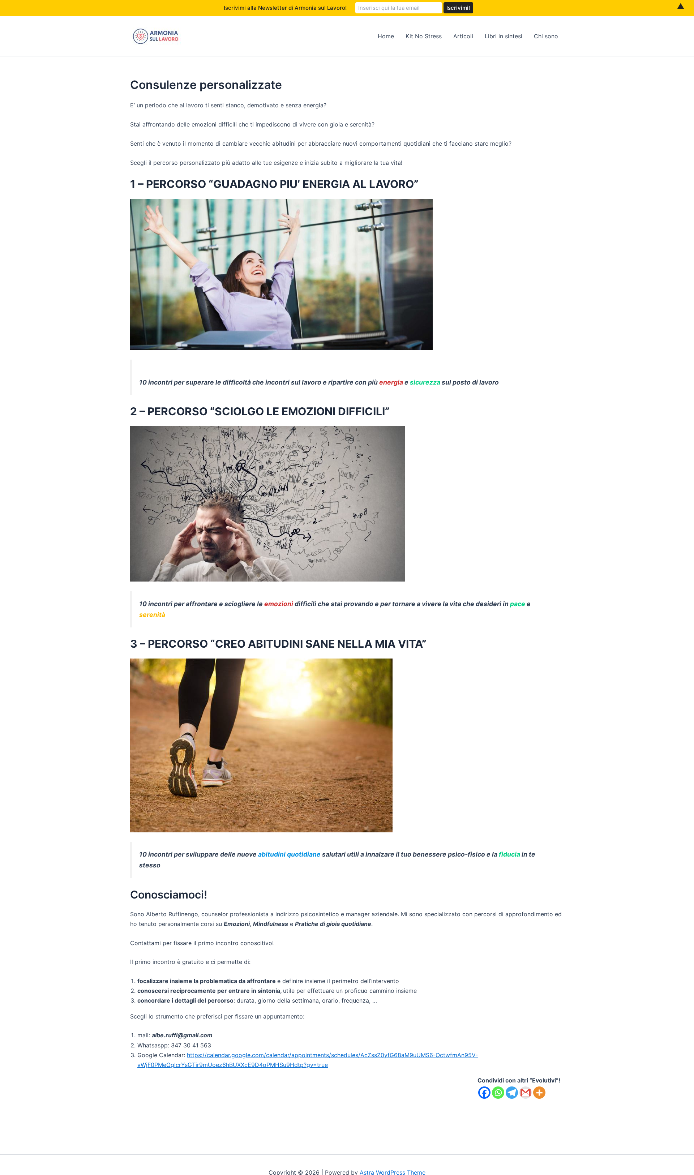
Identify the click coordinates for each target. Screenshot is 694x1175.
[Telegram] (512, 1092)
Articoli (463, 36)
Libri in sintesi (503, 36)
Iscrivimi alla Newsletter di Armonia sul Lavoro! (285, 7)
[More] (539, 1092)
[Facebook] (484, 1092)
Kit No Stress (424, 36)
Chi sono (546, 36)
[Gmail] (525, 1092)
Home (386, 36)
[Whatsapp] (498, 1092)
